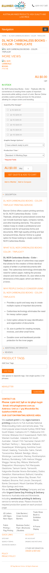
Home (4, 36)
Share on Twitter (17, 186)
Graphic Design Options (13, 140)
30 (16, 134)
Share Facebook (12, 186)
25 (15, 130)
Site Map (5, 538)
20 (16, 124)
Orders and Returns (33, 542)
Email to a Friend (7, 186)
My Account (30, 538)
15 (15, 120)
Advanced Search (9, 545)
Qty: (20, 168)
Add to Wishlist (10, 182)
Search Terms (7, 542)
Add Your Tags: (8, 363)
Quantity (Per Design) (12, 105)
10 (16, 115)
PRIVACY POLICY (9, 556)
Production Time (10, 150)
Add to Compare (24, 182)
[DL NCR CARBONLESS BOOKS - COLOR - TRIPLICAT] (6, 64)
